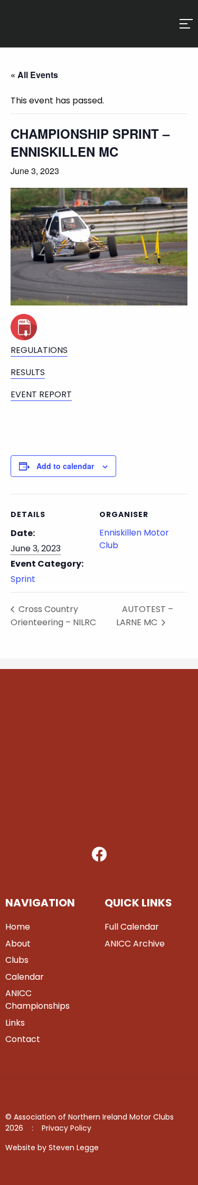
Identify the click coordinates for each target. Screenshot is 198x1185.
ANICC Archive (135, 944)
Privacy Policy (66, 1128)
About (18, 944)
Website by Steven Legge (52, 1147)
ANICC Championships (37, 999)
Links (15, 1023)
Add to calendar (65, 466)
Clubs (17, 960)
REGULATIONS (39, 350)
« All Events (34, 75)
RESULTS (28, 372)
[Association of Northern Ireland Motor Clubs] (43, 34)
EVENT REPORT (41, 394)
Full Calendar (132, 927)
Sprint (23, 579)
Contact (22, 1039)
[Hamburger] (186, 23)
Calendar (24, 977)
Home (17, 927)
